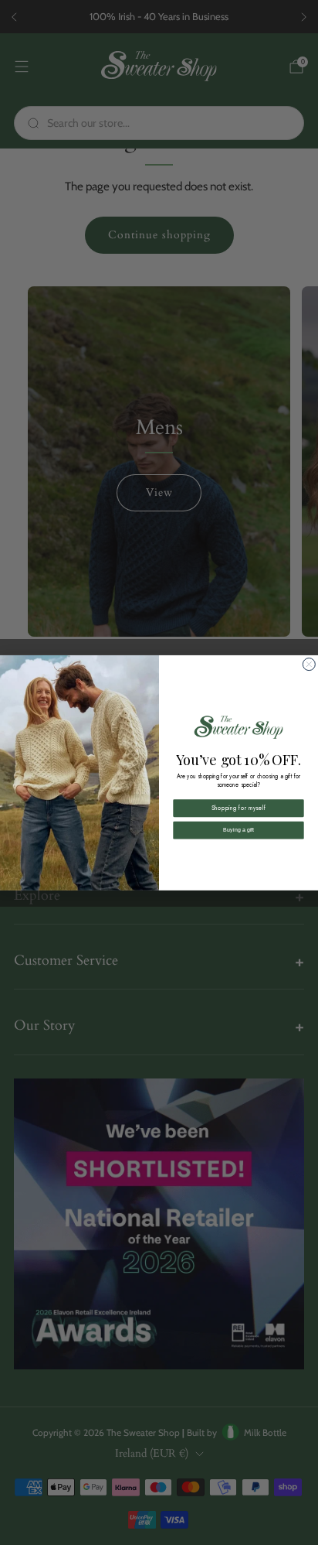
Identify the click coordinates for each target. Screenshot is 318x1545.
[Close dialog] (309, 664)
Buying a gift (238, 830)
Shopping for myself (238, 808)
